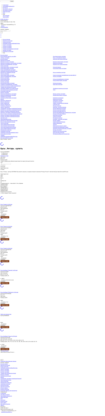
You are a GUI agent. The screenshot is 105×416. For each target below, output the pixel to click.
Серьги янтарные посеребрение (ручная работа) (64, 75)
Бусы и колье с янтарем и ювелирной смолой (11, 114)
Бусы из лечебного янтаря (59, 72)
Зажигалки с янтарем (58, 100)
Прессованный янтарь (5, 119)
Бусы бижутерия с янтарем (59, 56)
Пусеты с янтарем (57, 76)
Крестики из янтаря (57, 84)
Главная (2, 135)
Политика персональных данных (8, 361)
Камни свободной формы (59, 122)
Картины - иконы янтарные (59, 107)
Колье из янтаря (7, 42)
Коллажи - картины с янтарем (60, 119)
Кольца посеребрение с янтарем (61, 79)
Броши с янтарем (7, 50)
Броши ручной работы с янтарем (8, 93)
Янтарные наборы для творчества (61, 134)
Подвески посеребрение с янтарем (8, 84)
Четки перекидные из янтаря (7, 124)
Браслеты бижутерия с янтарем (60, 61)
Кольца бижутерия (4, 79)
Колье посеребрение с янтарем (7, 69)
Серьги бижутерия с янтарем (7, 75)
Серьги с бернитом (5, 107)
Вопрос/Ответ (3, 401)
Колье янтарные (57, 67)
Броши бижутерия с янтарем (60, 95)
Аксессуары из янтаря (5, 134)
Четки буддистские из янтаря (7, 126)
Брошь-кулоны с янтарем (59, 93)
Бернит (2, 99)
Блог (4, 13)
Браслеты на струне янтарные (60, 64)
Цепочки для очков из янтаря (60, 59)
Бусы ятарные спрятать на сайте (8, 56)
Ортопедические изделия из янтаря (9, 89)
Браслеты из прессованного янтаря (8, 120)
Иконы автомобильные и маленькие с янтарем (64, 112)
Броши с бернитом (4, 101)
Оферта (2, 405)
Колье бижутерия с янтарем (7, 68)
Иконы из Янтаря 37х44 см (59, 114)
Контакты (5, 7)
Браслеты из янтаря (7, 40)
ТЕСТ (54, 89)
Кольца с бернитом (5, 104)
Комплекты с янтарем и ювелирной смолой (10, 110)
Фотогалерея (6, 15)
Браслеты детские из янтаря (59, 131)
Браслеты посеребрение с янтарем (8, 64)
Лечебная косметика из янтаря (60, 88)
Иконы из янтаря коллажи (59, 110)
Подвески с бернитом (5, 106)
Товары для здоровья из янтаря (10, 48)
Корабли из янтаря (57, 101)
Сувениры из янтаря (5, 131)
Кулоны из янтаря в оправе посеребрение (10, 85)
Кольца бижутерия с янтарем (60, 80)
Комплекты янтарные (58, 97)
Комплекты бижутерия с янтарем (8, 97)
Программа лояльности (8, 6)
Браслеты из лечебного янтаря (7, 72)
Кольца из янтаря (4, 80)
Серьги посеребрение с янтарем (8, 76)
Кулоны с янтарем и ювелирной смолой (10, 116)
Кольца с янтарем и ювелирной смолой (10, 115)
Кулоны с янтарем (7, 47)
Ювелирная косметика (5, 130)
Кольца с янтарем (7, 46)
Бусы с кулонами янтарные (59, 57)
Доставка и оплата (7, 10)
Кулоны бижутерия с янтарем (7, 83)
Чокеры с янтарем (4, 57)
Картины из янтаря (57, 115)
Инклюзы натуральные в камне (60, 127)
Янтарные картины (57, 118)
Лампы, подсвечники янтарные (60, 103)
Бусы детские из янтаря (58, 132)
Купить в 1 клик (5, 217)
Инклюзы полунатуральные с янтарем (62, 128)
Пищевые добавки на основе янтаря (9, 88)
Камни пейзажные (57, 123)
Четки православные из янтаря (8, 128)
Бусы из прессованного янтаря (7, 122)
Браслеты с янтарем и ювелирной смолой (10, 112)
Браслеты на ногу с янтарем (7, 61)
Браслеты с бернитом (5, 100)
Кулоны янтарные (57, 83)
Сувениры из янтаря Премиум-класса (9, 132)
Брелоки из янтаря (57, 99)
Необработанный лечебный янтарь (11, 43)
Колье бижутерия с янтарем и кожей (9, 67)
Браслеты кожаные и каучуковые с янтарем (10, 63)
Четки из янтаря (4, 123)
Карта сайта (6, 17)
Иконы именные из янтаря (59, 108)
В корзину (3, 165)
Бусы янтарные (6, 39)
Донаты (55, 124)
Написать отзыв (4, 155)
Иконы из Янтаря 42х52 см (59, 111)
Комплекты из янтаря (8, 51)
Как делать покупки (8, 9)
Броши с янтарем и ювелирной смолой (9, 111)
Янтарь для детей (57, 130)
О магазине (5, 5)
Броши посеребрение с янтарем (8, 95)
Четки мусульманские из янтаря (8, 127)
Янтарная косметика (5, 91)
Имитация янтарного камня (59, 126)
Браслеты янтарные (57, 63)
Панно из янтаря (57, 116)
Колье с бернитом (4, 103)
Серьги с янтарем (7, 44)
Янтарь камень (56, 120)
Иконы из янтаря (57, 106)
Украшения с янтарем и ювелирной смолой (10, 108)
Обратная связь (6, 11)
